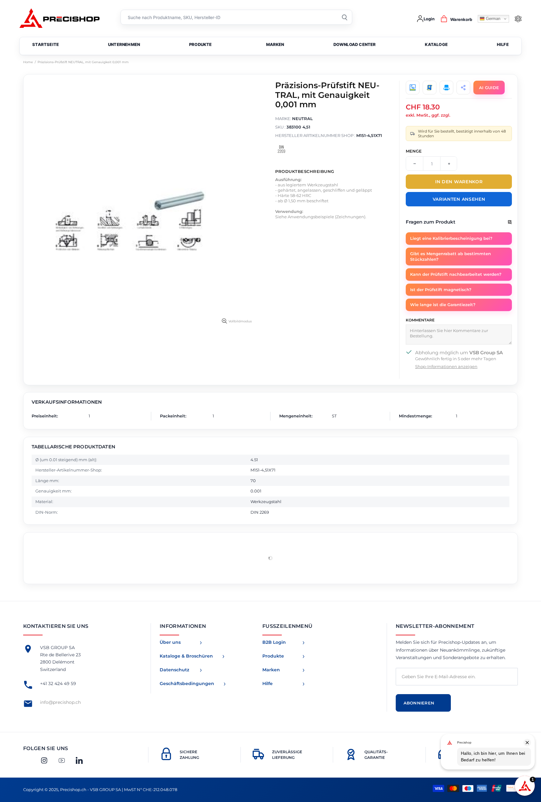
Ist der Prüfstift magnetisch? (440, 289)
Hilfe (267, 683)
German (492, 18)
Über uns (170, 642)
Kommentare (420, 320)
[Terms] (429, 87)
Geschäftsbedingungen (187, 683)
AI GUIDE (489, 87)
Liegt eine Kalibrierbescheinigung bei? (451, 238)
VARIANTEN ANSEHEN (459, 199)
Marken (271, 670)
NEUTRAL (302, 118)
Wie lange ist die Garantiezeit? (443, 304)
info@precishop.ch (60, 702)
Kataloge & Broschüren (186, 656)
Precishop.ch (62, 18)
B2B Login (274, 642)
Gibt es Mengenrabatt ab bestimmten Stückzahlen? (450, 256)
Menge (414, 151)
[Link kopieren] (463, 87)
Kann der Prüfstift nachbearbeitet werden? (456, 274)
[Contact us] (413, 87)
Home (28, 62)
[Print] (446, 87)
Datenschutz (174, 670)
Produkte (273, 656)
